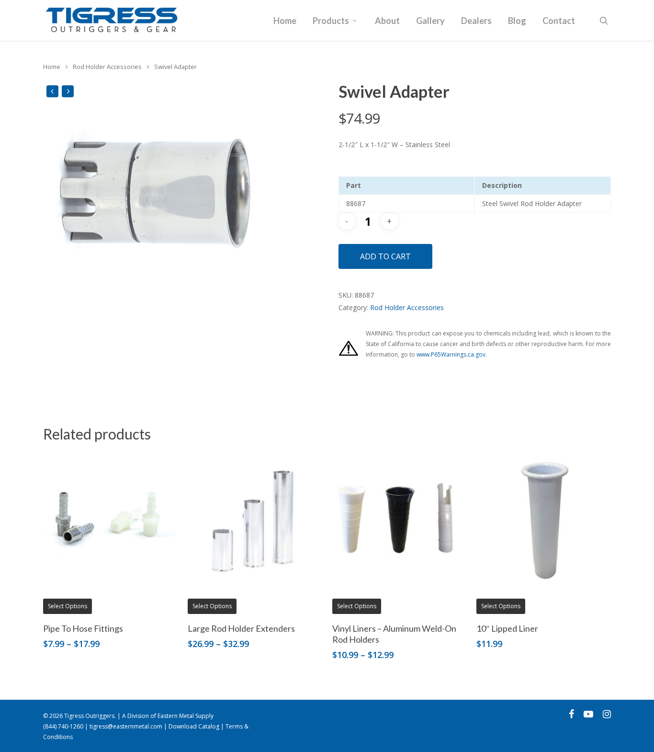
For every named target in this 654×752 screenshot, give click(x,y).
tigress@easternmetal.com (126, 726)
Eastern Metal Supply (186, 716)
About (387, 20)
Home (284, 20)
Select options (67, 606)
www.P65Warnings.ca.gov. (452, 354)
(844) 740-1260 (63, 726)
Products (331, 20)
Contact (558, 20)
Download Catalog (194, 726)
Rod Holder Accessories (107, 66)
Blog (517, 20)
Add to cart (385, 256)
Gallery (430, 20)
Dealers (476, 20)
